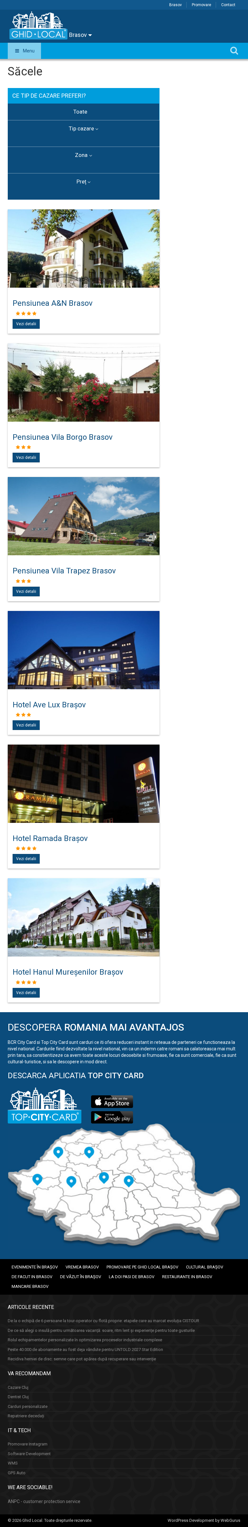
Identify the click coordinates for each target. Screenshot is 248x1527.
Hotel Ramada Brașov (50, 838)
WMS (13, 1463)
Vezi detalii (26, 324)
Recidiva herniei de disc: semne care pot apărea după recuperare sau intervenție (82, 1358)
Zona (81, 155)
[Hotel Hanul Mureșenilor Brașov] (84, 934)
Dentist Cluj (18, 1396)
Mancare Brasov (30, 1286)
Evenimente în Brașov (35, 1267)
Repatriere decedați (26, 1415)
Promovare (201, 5)
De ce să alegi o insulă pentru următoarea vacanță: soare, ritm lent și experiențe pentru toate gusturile (101, 1330)
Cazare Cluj (18, 1387)
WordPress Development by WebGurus (204, 1520)
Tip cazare (81, 128)
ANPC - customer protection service (44, 1501)
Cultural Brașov (204, 1267)
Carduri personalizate (27, 1406)
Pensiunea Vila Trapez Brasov (64, 570)
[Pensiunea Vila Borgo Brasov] (84, 400)
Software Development (29, 1453)
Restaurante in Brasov (187, 1276)
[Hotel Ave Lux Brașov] (84, 667)
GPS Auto (17, 1472)
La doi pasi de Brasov (131, 1276)
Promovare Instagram (27, 1444)
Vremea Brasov (82, 1267)
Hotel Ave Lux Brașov (49, 704)
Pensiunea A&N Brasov (53, 303)
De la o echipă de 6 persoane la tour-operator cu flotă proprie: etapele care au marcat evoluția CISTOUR (103, 1320)
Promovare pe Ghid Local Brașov (142, 1267)
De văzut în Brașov (80, 1276)
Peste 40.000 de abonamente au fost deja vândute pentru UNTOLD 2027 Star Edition (85, 1349)
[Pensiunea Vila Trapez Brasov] (84, 533)
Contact (228, 5)
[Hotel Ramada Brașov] (84, 801)
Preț (81, 181)
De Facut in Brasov (32, 1276)
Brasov (175, 5)
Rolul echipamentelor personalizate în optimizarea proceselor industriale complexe (85, 1339)
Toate (80, 111)
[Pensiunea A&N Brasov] (84, 266)
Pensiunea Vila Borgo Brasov (63, 437)
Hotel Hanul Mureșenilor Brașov (68, 972)
